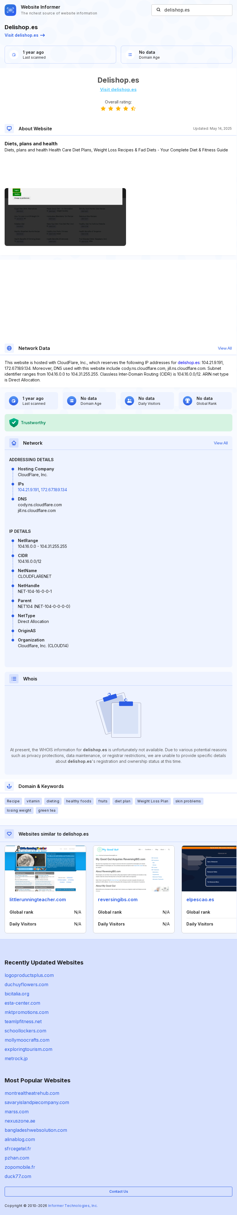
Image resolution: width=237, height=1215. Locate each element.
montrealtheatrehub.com (32, 1093)
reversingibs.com (118, 899)
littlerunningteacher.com (38, 899)
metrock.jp (16, 1058)
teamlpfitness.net (23, 1021)
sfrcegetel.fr (18, 1148)
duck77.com (18, 1176)
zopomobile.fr (20, 1167)
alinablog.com (20, 1139)
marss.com (17, 1111)
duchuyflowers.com (26, 984)
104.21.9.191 (28, 489)
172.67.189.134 (54, 489)
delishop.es (189, 362)
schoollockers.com (25, 1031)
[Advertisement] (118, 170)
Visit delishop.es (21, 35)
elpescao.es (200, 899)
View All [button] (225, 348)
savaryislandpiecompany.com (37, 1102)
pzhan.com (17, 1158)
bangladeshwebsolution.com (36, 1130)
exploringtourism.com (28, 1049)
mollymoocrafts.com (27, 1040)
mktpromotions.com (27, 1012)
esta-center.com (22, 1003)
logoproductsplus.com (29, 975)
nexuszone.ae (20, 1121)
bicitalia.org (17, 994)
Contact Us (118, 1191)
